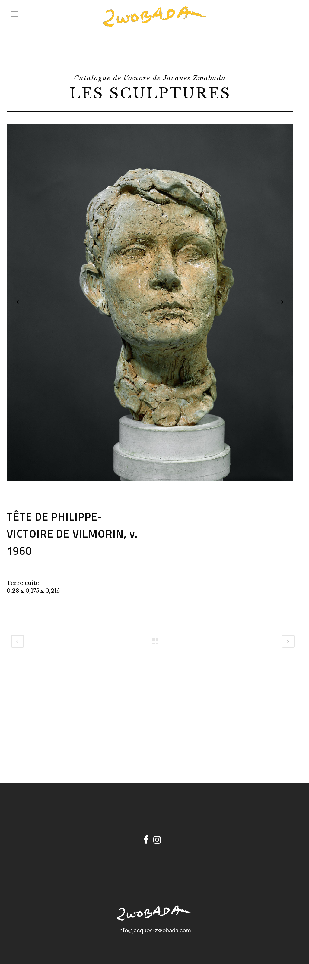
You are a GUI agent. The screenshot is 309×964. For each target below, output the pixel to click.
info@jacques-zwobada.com (154, 930)
